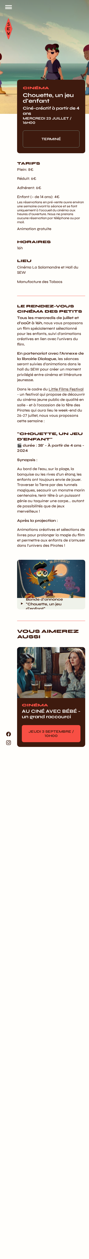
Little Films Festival (66, 389)
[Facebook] (8, 734)
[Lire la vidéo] (22, 604)
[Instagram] (8, 742)
